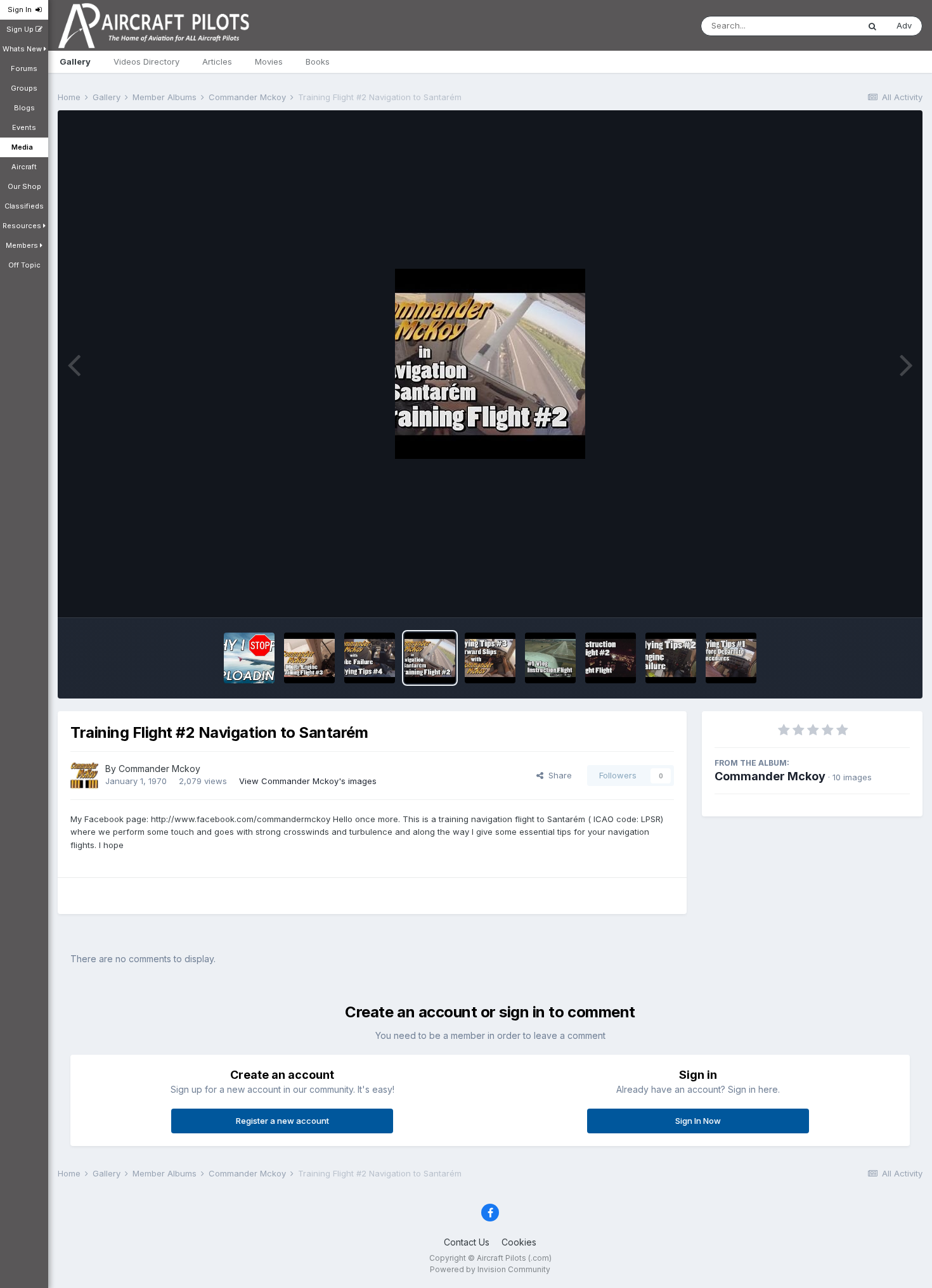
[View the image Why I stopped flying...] (249, 658)
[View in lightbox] (490, 364)
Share (557, 775)
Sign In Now (698, 1121)
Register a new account (282, 1121)
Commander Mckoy (159, 768)
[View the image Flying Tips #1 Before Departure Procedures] (731, 658)
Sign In (22, 9)
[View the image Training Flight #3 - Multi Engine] (309, 658)
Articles (217, 61)
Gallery (75, 61)
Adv (904, 25)
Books (318, 61)
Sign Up (21, 29)
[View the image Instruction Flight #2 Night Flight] (610, 658)
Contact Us (466, 1242)
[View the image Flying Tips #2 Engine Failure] (670, 658)
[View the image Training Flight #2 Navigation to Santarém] (430, 658)
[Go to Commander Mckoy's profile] (84, 776)
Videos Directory (146, 61)
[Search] (872, 25)
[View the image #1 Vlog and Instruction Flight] (550, 658)
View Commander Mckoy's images (308, 781)
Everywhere (819, 25)
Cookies (519, 1242)
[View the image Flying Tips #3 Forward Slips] (490, 658)
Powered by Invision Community (490, 1269)
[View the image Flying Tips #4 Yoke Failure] (369, 658)
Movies (269, 61)
